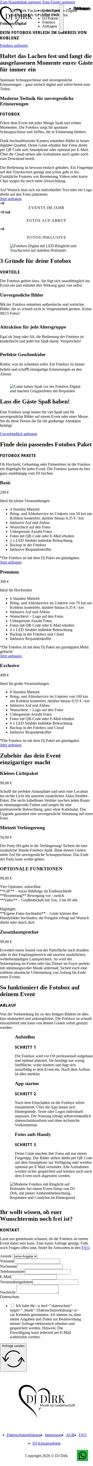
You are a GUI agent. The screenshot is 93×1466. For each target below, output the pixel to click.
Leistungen (51, 10)
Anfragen (49, 26)
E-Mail (5, 1277)
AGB (70, 1435)
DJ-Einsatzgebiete (46, 1443)
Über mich (50, 14)
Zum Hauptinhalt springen (20, 2)
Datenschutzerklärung (24, 1435)
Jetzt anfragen (11, 199)
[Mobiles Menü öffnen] (61, 18)
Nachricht (7, 1292)
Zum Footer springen (58, 2)
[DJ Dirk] (16, 18)
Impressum (53, 1435)
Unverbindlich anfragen (18, 434)
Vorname (7, 1261)
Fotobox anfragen (14, 45)
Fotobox (48, 22)
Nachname (8, 1266)
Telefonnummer (12, 1271)
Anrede (6, 1256)
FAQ (86, 1248)
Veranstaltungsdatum (16, 1282)
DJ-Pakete (50, 18)
